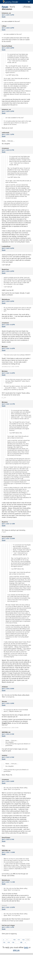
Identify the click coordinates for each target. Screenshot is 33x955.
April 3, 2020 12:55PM (8, 907)
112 (23, 940)
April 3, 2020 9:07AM (8, 839)
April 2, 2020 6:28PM (8, 48)
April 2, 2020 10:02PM (8, 324)
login (26, 947)
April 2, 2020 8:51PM (8, 150)
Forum (5, 6)
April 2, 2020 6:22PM (8, 28)
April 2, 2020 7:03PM (8, 134)
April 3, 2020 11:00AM (8, 852)
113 (28, 940)
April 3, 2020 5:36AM (8, 781)
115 (8, 942)
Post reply (27, 6)
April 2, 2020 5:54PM (8, 15)
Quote (3, 17)
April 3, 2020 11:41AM (8, 882)
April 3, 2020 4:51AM (8, 734)
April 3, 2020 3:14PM (8, 927)
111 (19, 940)
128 (21, 942)
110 (14, 940)
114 (4, 942)
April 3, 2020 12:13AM (8, 524)
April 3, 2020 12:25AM (8, 538)
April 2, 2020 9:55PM (8, 301)
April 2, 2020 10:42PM (8, 348)
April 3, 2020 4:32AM (8, 703)
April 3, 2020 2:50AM (8, 688)
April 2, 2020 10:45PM (8, 373)
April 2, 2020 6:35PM (8, 111)
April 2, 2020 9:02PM (8, 248)
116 (13, 942)
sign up (16, 950)
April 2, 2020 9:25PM (8, 271)
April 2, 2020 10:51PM (8, 404)
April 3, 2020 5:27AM (8, 757)
